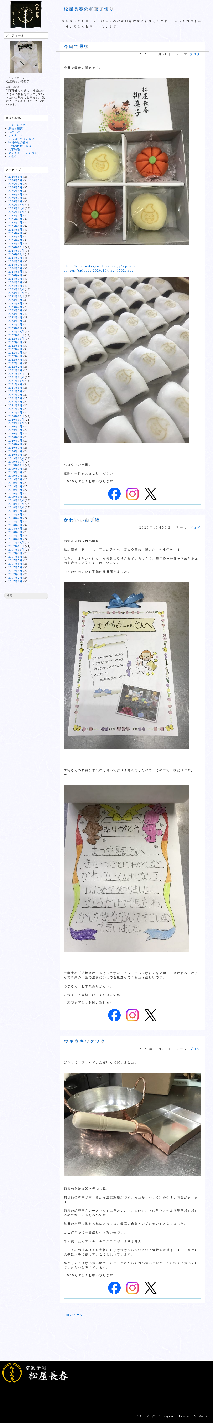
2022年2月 (15, 366)
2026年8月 (15, 176)
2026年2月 (15, 197)
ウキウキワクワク (84, 1041)
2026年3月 (15, 194)
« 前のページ (73, 1314)
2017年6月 (15, 563)
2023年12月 (16, 289)
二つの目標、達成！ (21, 146)
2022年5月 (15, 356)
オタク (12, 156)
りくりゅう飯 (17, 125)
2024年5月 (15, 271)
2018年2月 (15, 535)
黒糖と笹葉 (15, 128)
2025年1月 (15, 243)
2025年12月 (16, 204)
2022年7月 (15, 349)
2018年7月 (15, 518)
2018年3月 (15, 532)
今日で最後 (76, 46)
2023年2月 (15, 324)
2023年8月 (15, 303)
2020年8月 (15, 430)
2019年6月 (15, 479)
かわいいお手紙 (82, 519)
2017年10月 (16, 549)
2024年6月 (15, 268)
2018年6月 (15, 521)
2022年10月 (16, 338)
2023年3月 (15, 321)
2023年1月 (15, 328)
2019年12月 (16, 458)
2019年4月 (15, 486)
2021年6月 (15, 394)
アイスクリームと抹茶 (22, 153)
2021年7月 (15, 391)
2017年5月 (15, 567)
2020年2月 (15, 451)
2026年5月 (15, 187)
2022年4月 (15, 359)
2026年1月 (15, 201)
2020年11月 (16, 419)
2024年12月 (16, 247)
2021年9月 (15, 384)
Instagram (167, 1416)
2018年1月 (15, 539)
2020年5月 (15, 440)
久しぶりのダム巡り (21, 138)
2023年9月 (15, 299)
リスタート (15, 135)
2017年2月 (15, 577)
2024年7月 (15, 264)
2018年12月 (16, 500)
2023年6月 (15, 310)
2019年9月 (15, 468)
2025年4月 (15, 233)
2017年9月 (15, 553)
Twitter (184, 1416)
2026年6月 (15, 183)
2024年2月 (15, 282)
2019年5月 (15, 482)
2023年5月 (15, 313)
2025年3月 (15, 236)
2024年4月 (15, 275)
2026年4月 (15, 190)
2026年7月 (15, 180)
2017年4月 (15, 570)
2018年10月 (16, 507)
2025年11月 (16, 208)
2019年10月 (16, 465)
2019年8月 (15, 472)
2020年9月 (15, 426)
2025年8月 (15, 219)
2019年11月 (16, 461)
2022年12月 (16, 331)
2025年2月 (15, 240)
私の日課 (14, 132)
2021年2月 (15, 409)
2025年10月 (16, 211)
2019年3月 (15, 489)
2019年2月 (15, 493)
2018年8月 (15, 514)
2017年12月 (16, 542)
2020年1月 (15, 454)
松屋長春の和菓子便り (89, 8)
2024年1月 (15, 285)
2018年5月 (15, 525)
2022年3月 (15, 363)
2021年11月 (16, 377)
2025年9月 (15, 215)
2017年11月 (16, 546)
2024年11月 (16, 250)
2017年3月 (15, 574)
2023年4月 (15, 317)
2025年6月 (15, 226)
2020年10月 (16, 422)
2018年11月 (16, 503)
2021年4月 (15, 401)
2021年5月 (15, 398)
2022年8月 (15, 345)
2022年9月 (15, 342)
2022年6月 (15, 352)
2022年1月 (15, 370)
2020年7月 (15, 433)
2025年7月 (15, 222)
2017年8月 (15, 556)
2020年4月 (15, 444)
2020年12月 (16, 416)
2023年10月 (16, 296)
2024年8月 (15, 261)
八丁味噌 (14, 149)
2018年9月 (15, 510)
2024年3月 (15, 278)
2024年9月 (15, 257)
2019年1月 (15, 496)
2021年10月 (16, 380)
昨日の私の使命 (18, 142)
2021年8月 (15, 387)
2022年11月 (16, 335)
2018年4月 (15, 528)
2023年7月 (15, 307)
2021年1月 (15, 412)
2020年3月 (15, 447)
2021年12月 (16, 373)
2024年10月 (16, 254)
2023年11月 (16, 292)
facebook (201, 1416)
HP (139, 1416)
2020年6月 (15, 437)
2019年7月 (15, 475)
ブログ (195, 54)
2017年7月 (15, 560)
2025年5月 (15, 229)
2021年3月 (15, 405)
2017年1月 (15, 581)
